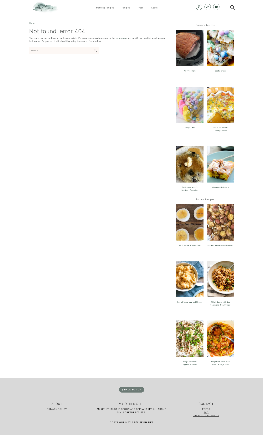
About (154, 8)
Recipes (126, 8)
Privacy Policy (57, 409)
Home (32, 23)
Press (141, 8)
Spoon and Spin (131, 409)
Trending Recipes (105, 8)
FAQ (206, 412)
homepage (121, 38)
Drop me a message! (206, 415)
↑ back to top (131, 390)
